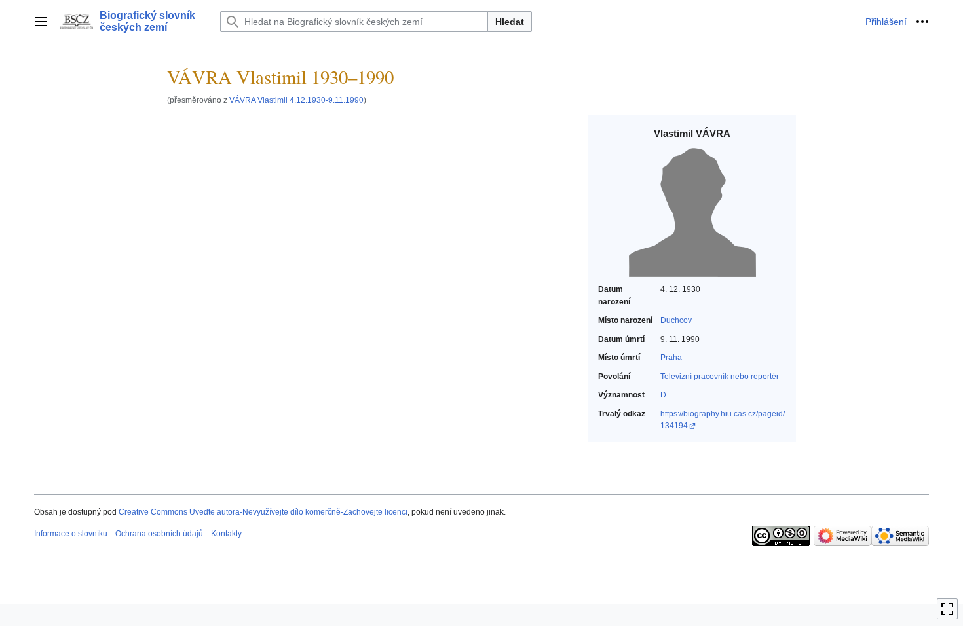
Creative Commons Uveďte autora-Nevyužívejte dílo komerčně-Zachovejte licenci (263, 512)
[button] (40, 21)
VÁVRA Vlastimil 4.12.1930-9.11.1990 (296, 100)
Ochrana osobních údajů (159, 533)
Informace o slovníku (70, 533)
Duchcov (676, 320)
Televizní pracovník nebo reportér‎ (719, 376)
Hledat (509, 21)
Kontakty (226, 533)
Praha (671, 357)
